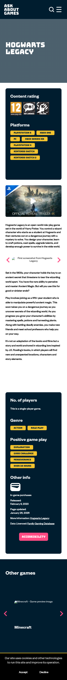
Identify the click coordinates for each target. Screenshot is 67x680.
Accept (23, 672)
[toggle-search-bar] (51, 9)
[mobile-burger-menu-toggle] (59, 9)
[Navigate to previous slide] (8, 260)
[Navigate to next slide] (59, 260)
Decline (43, 672)
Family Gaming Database (40, 524)
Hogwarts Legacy (39, 518)
